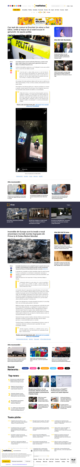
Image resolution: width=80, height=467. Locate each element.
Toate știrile (16, 9)
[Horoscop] (31, 12)
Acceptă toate (6, 461)
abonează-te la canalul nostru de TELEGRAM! (37, 105)
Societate (35, 9)
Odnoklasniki (11, 70)
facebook (8, 6)
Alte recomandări (14, 182)
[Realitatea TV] (44, 12)
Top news (13, 376)
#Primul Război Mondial (45, 339)
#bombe (31, 339)
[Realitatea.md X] (12, 6)
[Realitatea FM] (40, 12)
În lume (46, 9)
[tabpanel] (17, 215)
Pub (33, 6)
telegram (16, 6)
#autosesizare (19, 176)
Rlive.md (45, 461)
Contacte (24, 6)
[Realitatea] (43, 5)
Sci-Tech (57, 9)
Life (49, 9)
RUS (72, 6)
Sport (52, 9)
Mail (11, 73)
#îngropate (36, 339)
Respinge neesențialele (17, 461)
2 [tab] (39, 225)
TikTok (67, 368)
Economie (40, 9)
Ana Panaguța (28, 238)
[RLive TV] (10, 205)
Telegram (11, 68)
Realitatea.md (29, 34)
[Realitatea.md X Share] (11, 66)
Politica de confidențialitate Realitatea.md (19, 464)
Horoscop (38, 461)
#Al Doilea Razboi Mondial (22, 339)
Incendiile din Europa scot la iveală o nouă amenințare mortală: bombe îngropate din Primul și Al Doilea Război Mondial (26, 234)
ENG (68, 6)
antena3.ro (45, 269)
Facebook (11, 64)
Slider (21, 238)
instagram (10, 6)
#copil (30, 176)
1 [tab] (38, 225)
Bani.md (51, 461)
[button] (31, 450)
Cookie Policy (8, 464)
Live (49, 12)
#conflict (26, 176)
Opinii (66, 9)
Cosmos (62, 9)
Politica (30, 9)
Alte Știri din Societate (62, 40)
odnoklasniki (14, 6)
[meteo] (36, 12)
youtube (18, 6)
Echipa (29, 6)
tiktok (20, 6)
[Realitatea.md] (73, 460)
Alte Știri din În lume (61, 232)
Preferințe (28, 461)
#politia (40, 176)
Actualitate (24, 9)
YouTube (60, 368)
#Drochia (36, 176)
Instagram (33, 368)
